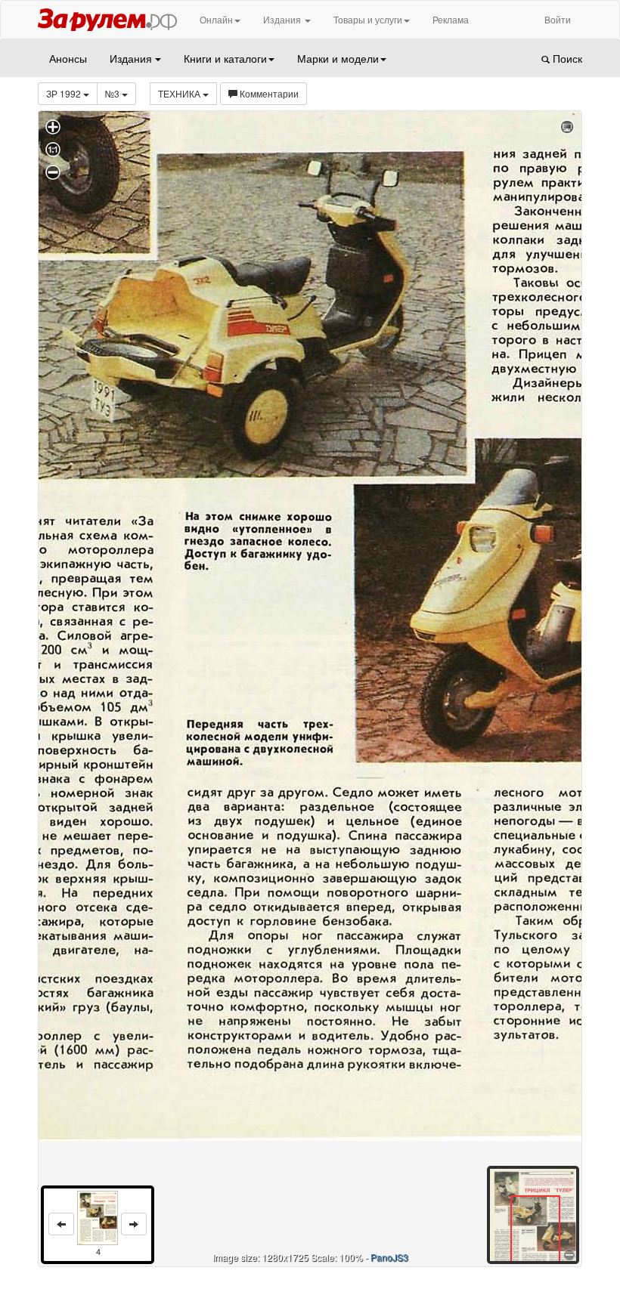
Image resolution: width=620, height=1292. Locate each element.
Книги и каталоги (225, 58)
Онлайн (216, 19)
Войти (557, 19)
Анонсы (68, 58)
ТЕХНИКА (180, 93)
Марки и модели (338, 58)
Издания (283, 19)
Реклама (450, 19)
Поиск (566, 58)
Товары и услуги (367, 19)
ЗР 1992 (64, 93)
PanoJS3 (389, 1256)
